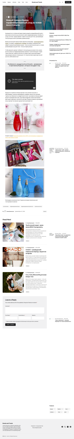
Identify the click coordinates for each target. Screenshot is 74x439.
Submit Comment (10, 324)
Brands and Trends (37, 2)
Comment (7, 306)
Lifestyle (52, 412)
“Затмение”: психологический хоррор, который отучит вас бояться (62, 66)
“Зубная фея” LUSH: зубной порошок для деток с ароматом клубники (62, 151)
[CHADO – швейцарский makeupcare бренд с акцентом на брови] (13, 257)
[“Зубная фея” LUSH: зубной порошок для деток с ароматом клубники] (51, 189)
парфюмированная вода (14, 206)
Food (67, 409)
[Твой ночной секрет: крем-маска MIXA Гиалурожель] (13, 232)
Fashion (60, 409)
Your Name (7, 315)
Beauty (45, 211)
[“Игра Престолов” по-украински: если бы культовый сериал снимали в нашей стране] (51, 274)
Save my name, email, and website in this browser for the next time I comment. (22, 321)
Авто (66, 412)
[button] (60, 2)
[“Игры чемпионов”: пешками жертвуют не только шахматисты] (51, 359)
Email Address (22, 315)
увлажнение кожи (38, 206)
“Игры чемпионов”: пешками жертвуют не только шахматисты (63, 321)
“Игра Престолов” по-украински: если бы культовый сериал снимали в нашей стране (63, 236)
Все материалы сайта (37, 427)
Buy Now (68, 2)
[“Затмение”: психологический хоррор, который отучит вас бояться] (51, 104)
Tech (60, 412)
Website (33, 315)
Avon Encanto (5, 206)
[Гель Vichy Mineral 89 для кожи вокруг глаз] (13, 282)
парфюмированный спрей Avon (27, 206)
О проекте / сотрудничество (37, 426)
